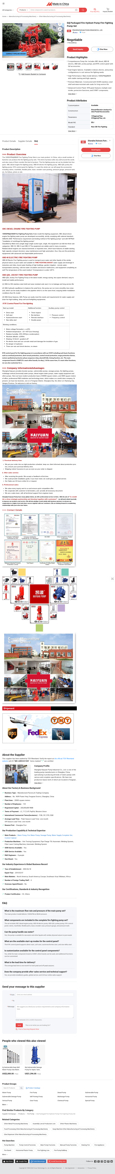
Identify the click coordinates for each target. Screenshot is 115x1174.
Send (19, 1025)
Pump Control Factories (27, 1145)
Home (4, 16)
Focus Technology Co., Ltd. (42, 1168)
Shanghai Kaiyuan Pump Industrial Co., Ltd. (87, 30)
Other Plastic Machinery (68, 1124)
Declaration (81, 1168)
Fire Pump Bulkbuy (60, 1150)
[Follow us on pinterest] (108, 1161)
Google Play (21, 1161)
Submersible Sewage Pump (11, 1096)
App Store (8, 1161)
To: (14, 1001)
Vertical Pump (7, 1100)
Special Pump (90, 1100)
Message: (11, 1006)
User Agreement (70, 1168)
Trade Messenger (38, 1161)
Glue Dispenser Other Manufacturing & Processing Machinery (25, 1134)
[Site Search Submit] (83, 10)
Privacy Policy (92, 1168)
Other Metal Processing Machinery (16, 1124)
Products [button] (23, 10)
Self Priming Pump (36, 1096)
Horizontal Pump (91, 1096)
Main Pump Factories (47, 1145)
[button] (3, 3)
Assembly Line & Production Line (44, 1124)
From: (13, 995)
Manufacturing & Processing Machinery (22, 16)
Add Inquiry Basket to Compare (33, 74)
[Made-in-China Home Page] (57, 4)
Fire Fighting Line (43, 1150)
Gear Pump (34, 1100)
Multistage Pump (63, 1096)
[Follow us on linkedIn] (111, 1161)
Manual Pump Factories (68, 1145)
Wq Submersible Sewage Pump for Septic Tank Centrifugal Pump (33, 1069)
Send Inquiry (78, 49)
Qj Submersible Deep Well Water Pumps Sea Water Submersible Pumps (11, 1069)
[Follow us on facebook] (95, 1161)
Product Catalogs (34, 1088)
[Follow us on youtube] (105, 1161)
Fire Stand (7, 1150)
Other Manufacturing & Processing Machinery (55, 16)
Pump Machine (9, 1145)
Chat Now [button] (103, 49)
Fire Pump (33, 1092)
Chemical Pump (63, 1100)
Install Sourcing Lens (58, 1161)
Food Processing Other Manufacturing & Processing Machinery (26, 1129)
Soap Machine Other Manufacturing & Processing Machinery (74, 1129)
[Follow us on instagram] (102, 1161)
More (4, 1154)
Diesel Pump (62, 1092)
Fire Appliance (99, 1145)
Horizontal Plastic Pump (24, 1150)
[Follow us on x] (98, 1161)
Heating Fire (85, 1145)
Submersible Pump (91, 1092)
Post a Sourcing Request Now (27, 1029)
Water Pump (6, 1092)
